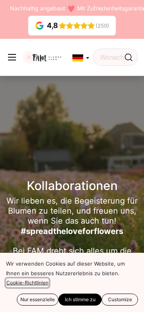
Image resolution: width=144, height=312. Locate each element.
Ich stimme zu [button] (80, 299)
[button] (81, 58)
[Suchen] (128, 57)
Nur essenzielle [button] (37, 299)
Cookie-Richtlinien (27, 283)
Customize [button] (120, 299)
